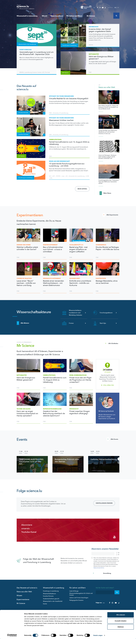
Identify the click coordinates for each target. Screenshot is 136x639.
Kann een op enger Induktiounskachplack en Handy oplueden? (27, 413)
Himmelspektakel (55, 139)
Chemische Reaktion (24, 278)
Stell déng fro (108, 385)
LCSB (87, 176)
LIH (67, 176)
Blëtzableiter (94, 54)
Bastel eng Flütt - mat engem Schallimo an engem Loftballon (78, 249)
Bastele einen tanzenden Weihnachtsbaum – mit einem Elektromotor (53, 283)
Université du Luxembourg (77, 176)
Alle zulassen (120, 615)
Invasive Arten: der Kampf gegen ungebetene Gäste (100, 30)
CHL (51, 178)
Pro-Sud (47, 72)
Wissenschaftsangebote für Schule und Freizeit (81, 594)
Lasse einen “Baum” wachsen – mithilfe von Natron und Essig (26, 283)
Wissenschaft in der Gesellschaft (52, 601)
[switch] (53, 635)
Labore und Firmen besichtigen (78, 598)
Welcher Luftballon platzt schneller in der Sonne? (27, 248)
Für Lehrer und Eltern (74, 16)
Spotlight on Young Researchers (61, 96)
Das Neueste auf (26, 87)
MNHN (21, 72)
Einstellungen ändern (104, 503)
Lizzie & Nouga (73, 591)
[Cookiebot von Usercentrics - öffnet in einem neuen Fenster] (12, 635)
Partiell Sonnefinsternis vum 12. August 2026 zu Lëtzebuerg (69, 143)
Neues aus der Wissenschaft (59, 161)
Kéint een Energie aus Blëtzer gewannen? (101, 57)
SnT (50, 176)
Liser (63, 176)
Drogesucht (74, 409)
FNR (90, 72)
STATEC (58, 176)
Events (22, 439)
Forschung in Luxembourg (51, 591)
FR (118, 7)
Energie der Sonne (24, 245)
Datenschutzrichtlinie (99, 568)
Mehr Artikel (82, 189)
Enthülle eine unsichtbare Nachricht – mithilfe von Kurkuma (80, 283)
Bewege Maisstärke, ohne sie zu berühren (106, 282)
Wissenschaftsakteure (49, 593)
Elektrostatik (101, 278)
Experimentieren (57, 16)
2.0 (76, 245)
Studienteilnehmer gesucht (51, 599)
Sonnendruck (101, 245)
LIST (43, 72)
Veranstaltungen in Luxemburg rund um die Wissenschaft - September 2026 (36, 53)
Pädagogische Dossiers (76, 600)
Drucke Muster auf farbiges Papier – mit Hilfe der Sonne (107, 248)
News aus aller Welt (107, 87)
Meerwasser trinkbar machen (61, 120)
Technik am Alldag (24, 409)
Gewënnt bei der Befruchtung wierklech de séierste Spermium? (54, 413)
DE (115, 7)
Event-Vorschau (25, 50)
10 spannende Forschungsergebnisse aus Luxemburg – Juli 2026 (66, 165)
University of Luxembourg (60, 113)
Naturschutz (93, 27)
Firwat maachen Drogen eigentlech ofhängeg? (79, 412)
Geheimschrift (74, 278)
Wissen (44, 16)
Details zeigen (98, 635)
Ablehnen (120, 627)
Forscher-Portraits (48, 596)
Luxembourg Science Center (32, 72)
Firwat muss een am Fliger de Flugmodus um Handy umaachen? (80, 380)
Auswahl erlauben (120, 621)
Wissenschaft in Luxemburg (27, 16)
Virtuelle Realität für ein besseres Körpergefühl (68, 98)
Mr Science (91, 16)
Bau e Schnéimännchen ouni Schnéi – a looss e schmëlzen (53, 249)
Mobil (78, 375)
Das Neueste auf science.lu (27, 588)
